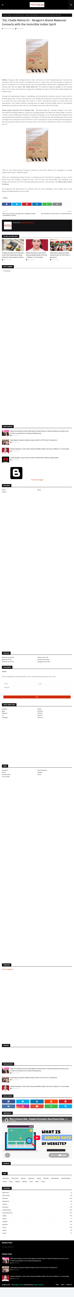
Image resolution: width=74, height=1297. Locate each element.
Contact (4, 492)
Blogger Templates (38, 1284)
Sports (37, 1181)
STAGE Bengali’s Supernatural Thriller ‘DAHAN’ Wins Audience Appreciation (34, 458)
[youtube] (37, 1106)
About (39, 490)
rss (3, 715)
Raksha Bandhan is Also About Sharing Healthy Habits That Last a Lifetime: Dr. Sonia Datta (36, 255)
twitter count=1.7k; (42, 657)
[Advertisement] (37, 331)
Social (39, 774)
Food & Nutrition (42, 770)
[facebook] (8, 1101)
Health (4, 772)
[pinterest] (65, 1101)
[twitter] (22, 1101)
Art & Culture (14, 1178)
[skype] (65, 1106)
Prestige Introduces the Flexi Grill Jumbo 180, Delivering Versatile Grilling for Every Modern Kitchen (13, 255)
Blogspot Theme (18, 1284)
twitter (39, 709)
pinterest (40, 711)
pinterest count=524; (8, 661)
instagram (5, 717)
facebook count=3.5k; (8, 657)
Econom (39, 1178)
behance (39, 715)
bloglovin (4, 713)
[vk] (8, 1106)
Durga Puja (31, 1178)
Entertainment (6, 774)
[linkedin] (37, 1101)
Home (4, 15)
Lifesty (11, 1181)
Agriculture (6, 1178)
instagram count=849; (43, 661)
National (24, 1181)
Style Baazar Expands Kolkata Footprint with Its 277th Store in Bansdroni (60, 255)
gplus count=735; (7, 659)
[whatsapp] (51, 1106)
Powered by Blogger (37, 480)
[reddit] (51, 1101)
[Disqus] (37, 397)
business (23, 1178)
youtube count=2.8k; (43, 659)
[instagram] (22, 1106)
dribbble (39, 713)
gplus (3, 711)
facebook (4, 709)
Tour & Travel (5, 776)
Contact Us (69, 1284)
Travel (43, 1181)
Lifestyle (9, 15)
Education (5, 770)
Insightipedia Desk (9, 28)
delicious (40, 717)
